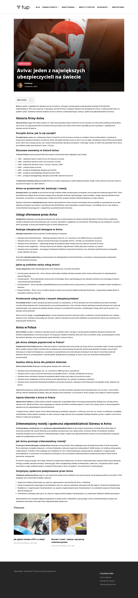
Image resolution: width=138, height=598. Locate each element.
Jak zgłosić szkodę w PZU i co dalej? (29, 539)
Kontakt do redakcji (107, 581)
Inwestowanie (68, 7)
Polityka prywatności (108, 584)
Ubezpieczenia (118, 7)
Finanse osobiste (49, 7)
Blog (38, 7)
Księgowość (102, 7)
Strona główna (105, 577)
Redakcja (26, 543)
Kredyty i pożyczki (87, 7)
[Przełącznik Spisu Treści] (30, 100)
